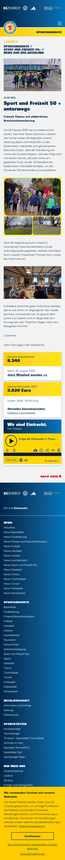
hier (20, 345)
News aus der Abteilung (24, 53)
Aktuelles (9, 527)
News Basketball (14, 532)
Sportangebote (16, 46)
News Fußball (12, 546)
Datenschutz (11, 715)
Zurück (12, 42)
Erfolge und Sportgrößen (18, 785)
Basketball (10, 607)
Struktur (8, 780)
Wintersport (11, 691)
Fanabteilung (11, 612)
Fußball (8, 621)
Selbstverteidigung (15, 649)
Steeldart (9, 663)
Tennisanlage (12, 733)
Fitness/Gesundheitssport (19, 616)
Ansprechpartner (13, 771)
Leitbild (8, 775)
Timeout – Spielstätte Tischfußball (24, 738)
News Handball (13, 551)
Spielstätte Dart (13, 752)
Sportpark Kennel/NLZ (17, 747)
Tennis (8, 668)
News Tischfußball (15, 579)
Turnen (8, 677)
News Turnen (12, 583)
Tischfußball (11, 672)
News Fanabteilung (15, 537)
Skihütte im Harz (13, 743)
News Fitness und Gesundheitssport (25, 541)
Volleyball (9, 682)
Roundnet (9, 640)
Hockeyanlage (12, 729)
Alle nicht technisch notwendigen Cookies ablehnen (33, 846)
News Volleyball (13, 588)
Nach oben (49, 476)
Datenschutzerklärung (32, 826)
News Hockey (12, 555)
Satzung (8, 710)
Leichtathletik (12, 635)
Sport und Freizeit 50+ (22, 49)
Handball (9, 626)
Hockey (8, 630)
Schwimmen (11, 644)
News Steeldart (13, 569)
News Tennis (11, 574)
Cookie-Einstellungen (32, 854)
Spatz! (7, 658)
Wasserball (10, 686)
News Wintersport (14, 593)
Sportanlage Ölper (14, 757)
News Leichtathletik (15, 560)
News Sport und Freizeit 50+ (21, 565)
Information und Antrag (17, 705)
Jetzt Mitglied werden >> (27, 375)
